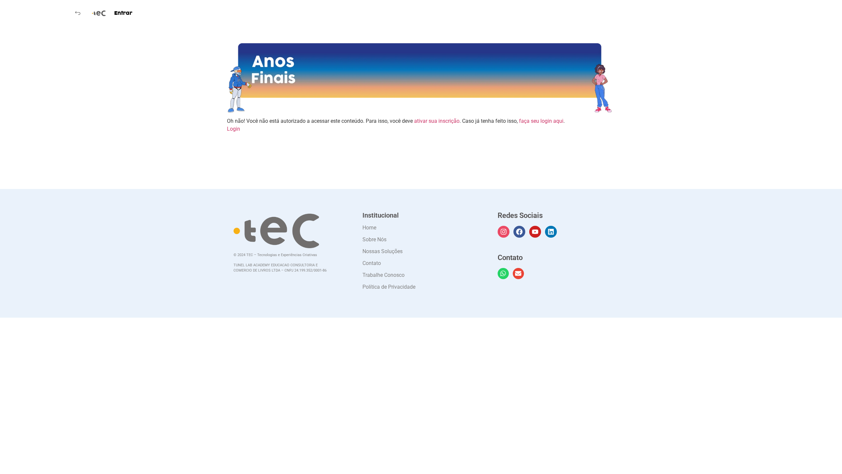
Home (369, 227)
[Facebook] (519, 232)
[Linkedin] (551, 232)
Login (233, 129)
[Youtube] (535, 232)
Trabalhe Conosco (383, 275)
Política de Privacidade (388, 287)
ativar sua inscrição (436, 121)
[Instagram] (503, 232)
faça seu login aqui (541, 121)
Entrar (123, 13)
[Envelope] (518, 273)
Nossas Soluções (382, 251)
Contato (371, 263)
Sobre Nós (374, 239)
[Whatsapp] (503, 273)
